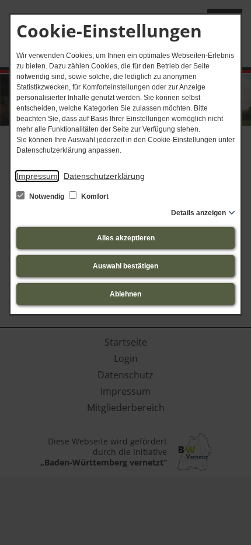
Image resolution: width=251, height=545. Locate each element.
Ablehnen (125, 294)
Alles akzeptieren (126, 238)
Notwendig (46, 196)
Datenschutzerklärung (104, 176)
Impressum (37, 176)
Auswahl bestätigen (125, 266)
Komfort (94, 196)
